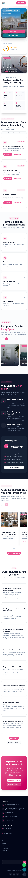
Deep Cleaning (6, 831)
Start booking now (13, 780)
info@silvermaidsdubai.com (12, 816)
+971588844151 (9, 812)
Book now (13, 31)
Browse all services (13, 133)
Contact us (4, 850)
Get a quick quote (13, 35)
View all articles (14, 553)
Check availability (13, 784)
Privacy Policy (5, 848)
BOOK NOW (21, 2)
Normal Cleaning (7, 828)
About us (4, 843)
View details (17, 154)
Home (3, 840)
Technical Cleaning (7, 833)
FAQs (3, 845)
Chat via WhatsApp (14, 467)
